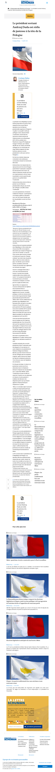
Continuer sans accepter (45, 762)
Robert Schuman (22, 744)
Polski (22, 722)
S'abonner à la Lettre (44, 744)
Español (13, 722)
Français (21, 721)
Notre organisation (22, 742)
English (29, 721)
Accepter (45, 766)
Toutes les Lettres (44, 741)
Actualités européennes (45, 736)
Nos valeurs (20, 741)
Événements (20, 754)
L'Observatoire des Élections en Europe (20, 8)
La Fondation (21, 736)
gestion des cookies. (16, 768)
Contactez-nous (21, 746)
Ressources (31, 754)
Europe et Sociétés (33, 745)
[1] (17, 154)
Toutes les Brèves (44, 742)
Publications (31, 736)
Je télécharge (24, 116)
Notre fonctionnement (23, 739)
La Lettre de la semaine (45, 739)
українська (31, 722)
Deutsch (38, 721)
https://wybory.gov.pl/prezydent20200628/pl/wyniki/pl (26, 226)
